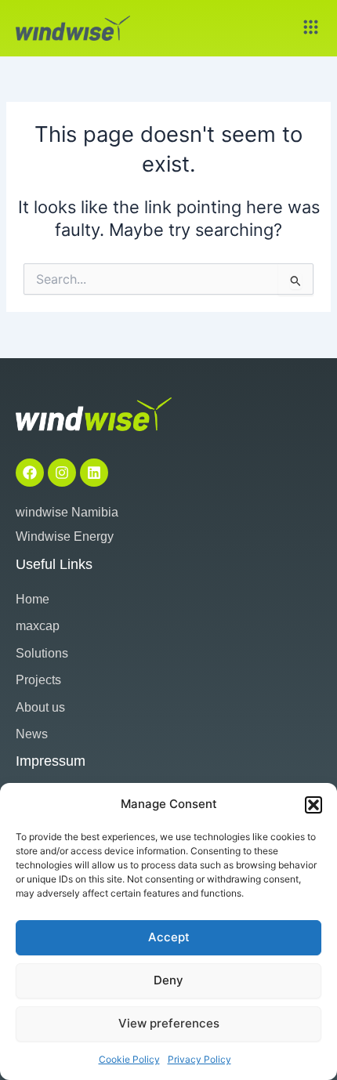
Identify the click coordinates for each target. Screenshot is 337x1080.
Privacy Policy (199, 1059)
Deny (168, 980)
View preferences (168, 1023)
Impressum (50, 761)
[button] (313, 805)
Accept (169, 937)
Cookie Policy (129, 1059)
